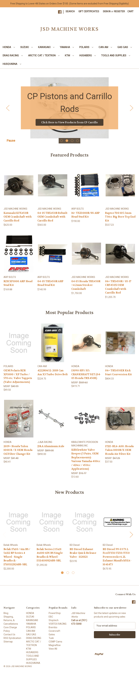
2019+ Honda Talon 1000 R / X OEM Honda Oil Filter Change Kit (18, 450)
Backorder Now (52, 256)
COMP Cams (55, 641)
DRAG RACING (11, 55)
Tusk (51, 638)
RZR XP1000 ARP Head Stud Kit (18, 283)
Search (70, 11)
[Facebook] (60, 12)
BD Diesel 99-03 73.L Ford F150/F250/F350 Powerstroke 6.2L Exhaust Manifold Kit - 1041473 (117, 556)
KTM (68, 55)
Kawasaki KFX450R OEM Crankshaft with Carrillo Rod (18, 216)
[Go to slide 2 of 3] (67, 572)
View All (53, 648)
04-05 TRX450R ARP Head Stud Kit (50, 283)
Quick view (18, 182)
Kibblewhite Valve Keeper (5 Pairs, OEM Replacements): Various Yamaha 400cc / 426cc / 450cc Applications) (86, 459)
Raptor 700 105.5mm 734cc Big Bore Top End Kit (120, 216)
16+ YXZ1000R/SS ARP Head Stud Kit (85, 215)
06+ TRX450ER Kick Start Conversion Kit (118, 372)
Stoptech (53, 620)
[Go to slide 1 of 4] (61, 140)
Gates (52, 634)
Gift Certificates (88, 11)
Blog (6, 613)
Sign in (107, 11)
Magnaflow (55, 645)
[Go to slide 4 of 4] (77, 140)
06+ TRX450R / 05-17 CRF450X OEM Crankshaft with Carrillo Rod (118, 287)
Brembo (53, 627)
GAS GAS (123, 47)
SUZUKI (24, 47)
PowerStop (55, 613)
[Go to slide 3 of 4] (72, 140)
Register (119, 11)
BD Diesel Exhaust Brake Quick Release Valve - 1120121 (83, 553)
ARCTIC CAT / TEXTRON (42, 55)
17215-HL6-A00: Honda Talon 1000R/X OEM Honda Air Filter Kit (119, 450)
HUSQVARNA (10, 63)
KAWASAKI (44, 47)
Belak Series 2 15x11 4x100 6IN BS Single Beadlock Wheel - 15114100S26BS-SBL (50, 554)
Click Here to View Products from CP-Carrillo (69, 122)
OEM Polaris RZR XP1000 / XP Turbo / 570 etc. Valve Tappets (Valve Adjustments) (18, 376)
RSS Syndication (12, 638)
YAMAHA (65, 47)
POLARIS (84, 47)
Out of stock (18, 188)
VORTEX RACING (57, 623)
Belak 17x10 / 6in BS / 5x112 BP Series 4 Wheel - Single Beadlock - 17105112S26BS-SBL (17, 556)
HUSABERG (86, 55)
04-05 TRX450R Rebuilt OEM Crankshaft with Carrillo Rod (52, 216)
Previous (7, 108)
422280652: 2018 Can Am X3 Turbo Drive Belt (52, 372)
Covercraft (54, 631)
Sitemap (8, 641)
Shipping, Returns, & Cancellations (11, 620)
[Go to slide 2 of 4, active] (67, 140)
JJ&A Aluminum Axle (50, 446)
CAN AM (104, 47)
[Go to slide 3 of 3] (73, 572)
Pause (11, 140)
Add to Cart (86, 188)
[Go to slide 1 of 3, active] (62, 572)
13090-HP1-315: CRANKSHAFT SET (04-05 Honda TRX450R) (86, 374)
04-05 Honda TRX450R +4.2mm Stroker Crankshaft (86, 285)
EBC (51, 616)
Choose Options (120, 188)
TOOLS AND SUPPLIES (114, 55)
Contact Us (9, 634)
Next (131, 108)
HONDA (7, 47)
